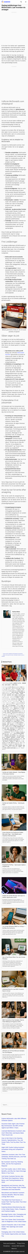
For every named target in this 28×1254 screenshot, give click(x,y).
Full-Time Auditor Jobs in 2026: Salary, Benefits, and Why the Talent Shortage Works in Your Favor (14, 1171)
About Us (14, 1248)
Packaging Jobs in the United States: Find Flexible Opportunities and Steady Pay (14, 1234)
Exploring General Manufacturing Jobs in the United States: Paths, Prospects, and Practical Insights (14, 1209)
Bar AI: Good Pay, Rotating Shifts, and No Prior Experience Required (12, 1164)
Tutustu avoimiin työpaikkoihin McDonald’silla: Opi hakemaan (13, 653)
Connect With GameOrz (18, 1246)
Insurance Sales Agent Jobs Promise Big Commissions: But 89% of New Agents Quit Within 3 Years (13, 1126)
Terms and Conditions (9, 1243)
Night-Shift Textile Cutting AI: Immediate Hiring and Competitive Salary (13, 1149)
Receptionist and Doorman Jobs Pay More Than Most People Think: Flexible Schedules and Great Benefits (14, 1187)
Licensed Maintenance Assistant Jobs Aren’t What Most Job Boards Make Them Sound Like (13, 1133)
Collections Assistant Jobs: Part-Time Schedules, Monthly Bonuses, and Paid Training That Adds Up (14, 1156)
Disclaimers (6, 1246)
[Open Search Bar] (21, 2)
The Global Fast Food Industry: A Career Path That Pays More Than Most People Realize (14, 1202)
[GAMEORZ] (5, 2)
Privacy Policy (21, 1243)
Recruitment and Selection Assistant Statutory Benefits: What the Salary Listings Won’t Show (13, 1194)
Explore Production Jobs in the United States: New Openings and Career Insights (13, 1227)
